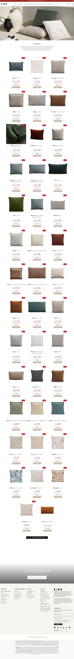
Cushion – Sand (58, 454)
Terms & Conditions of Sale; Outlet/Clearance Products (45, 609)
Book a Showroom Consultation (30, 592)
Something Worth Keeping (45, 598)
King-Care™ (29, 594)
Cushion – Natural (37, 454)
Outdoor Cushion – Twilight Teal (58, 420)
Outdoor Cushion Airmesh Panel (37, 250)
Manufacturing (4, 599)
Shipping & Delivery (18, 596)
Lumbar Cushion (47, 521)
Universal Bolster (16, 145)
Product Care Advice (5, 594)
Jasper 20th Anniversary (45, 596)
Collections (3, 601)
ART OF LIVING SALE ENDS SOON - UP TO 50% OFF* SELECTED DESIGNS (36, 0)
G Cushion (57, 387)
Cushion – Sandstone (16, 454)
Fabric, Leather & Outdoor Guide (6, 592)
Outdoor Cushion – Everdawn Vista (16, 420)
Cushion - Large (37, 318)
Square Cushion (57, 145)
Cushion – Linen (37, 488)
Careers (41, 601)
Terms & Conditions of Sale (45, 606)
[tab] (6, 589)
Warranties (3, 597)
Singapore (57, 630)
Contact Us (16, 591)
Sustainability (17, 598)
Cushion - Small (58, 284)
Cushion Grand (58, 250)
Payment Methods (17, 594)
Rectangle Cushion (58, 111)
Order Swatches (4, 602)
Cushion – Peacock (16, 488)
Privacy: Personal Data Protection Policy (44, 604)
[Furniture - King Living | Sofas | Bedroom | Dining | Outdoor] (4, 4)
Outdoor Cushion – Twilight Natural (37, 420)
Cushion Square (58, 78)
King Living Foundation (44, 594)
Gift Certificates (30, 597)
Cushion (16, 78)
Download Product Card (38, 537)
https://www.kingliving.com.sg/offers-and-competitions (49, 644)
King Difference (43, 591)
